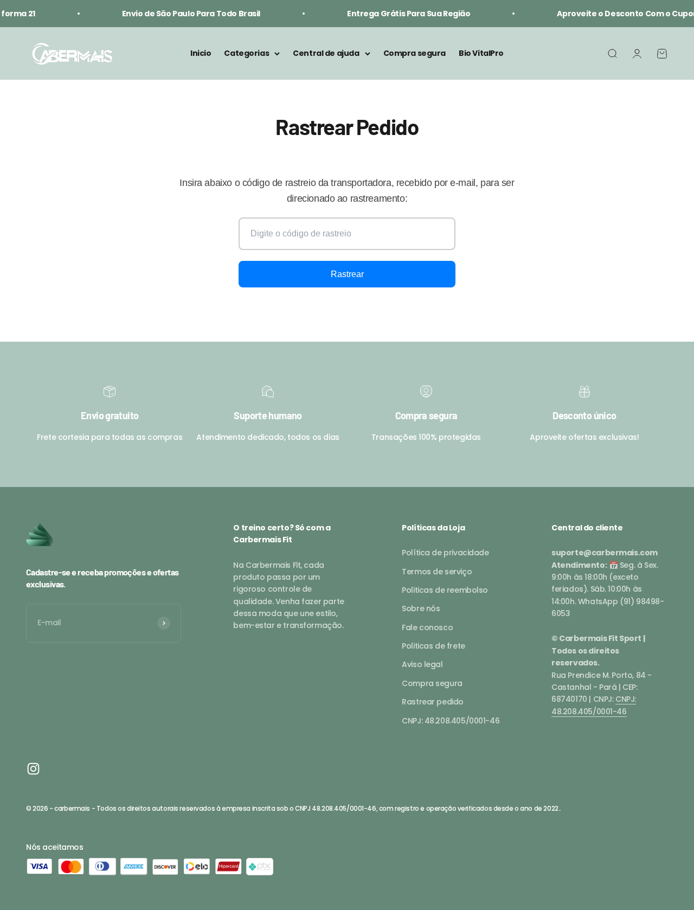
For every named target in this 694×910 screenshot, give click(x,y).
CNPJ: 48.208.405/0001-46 (450, 720)
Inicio (200, 53)
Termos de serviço (437, 571)
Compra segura (414, 53)
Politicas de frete (433, 645)
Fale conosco (427, 627)
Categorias (246, 53)
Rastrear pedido (433, 701)
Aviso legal (422, 664)
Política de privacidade (445, 552)
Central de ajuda (326, 53)
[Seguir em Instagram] (33, 768)
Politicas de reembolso (445, 590)
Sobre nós (421, 608)
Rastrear (347, 274)
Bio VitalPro (481, 53)
